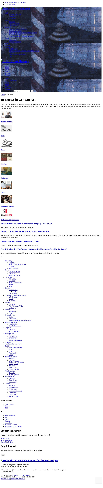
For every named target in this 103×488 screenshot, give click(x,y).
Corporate (12, 263)
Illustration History (15, 34)
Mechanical (12, 394)
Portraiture (12, 300)
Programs (12, 22)
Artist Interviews (6, 122)
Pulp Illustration (10, 371)
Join (3, 455)
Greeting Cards (13, 364)
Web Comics (13, 324)
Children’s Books (14, 272)
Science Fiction (9, 376)
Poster (7, 346)
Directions (12, 16)
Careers (11, 52)
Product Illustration (11, 356)
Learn (6, 20)
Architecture (13, 389)
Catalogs (4, 164)
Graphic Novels (10, 315)
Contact (7, 47)
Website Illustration (15, 326)
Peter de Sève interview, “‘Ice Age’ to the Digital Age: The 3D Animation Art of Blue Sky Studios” (34, 249)
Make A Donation (6, 440)
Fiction (11, 317)
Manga (15, 291)
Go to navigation (10, 4)
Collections (4, 178)
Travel (11, 355)
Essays (7, 71)
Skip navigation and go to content (15, 2)
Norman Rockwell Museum (21, 475)
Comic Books (13, 290)
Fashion (7, 309)
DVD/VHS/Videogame (16, 362)
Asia (6, 408)
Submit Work (5, 438)
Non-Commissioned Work (13, 344)
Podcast (7, 75)
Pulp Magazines (14, 374)
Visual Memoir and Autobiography (20, 320)
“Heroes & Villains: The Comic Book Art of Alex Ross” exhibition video (25, 231)
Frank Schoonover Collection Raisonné (21, 36)
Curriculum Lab (14, 25)
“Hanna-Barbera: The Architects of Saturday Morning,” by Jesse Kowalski (26, 224)
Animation (12, 335)
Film (10, 349)
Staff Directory (13, 49)
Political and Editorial (15, 282)
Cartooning (8, 277)
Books (3, 150)
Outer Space (13, 380)
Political (11, 351)
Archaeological (13, 387)
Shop (6, 43)
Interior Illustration (14, 275)
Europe (7, 406)
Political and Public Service (17, 264)
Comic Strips (13, 293)
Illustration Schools (7, 206)
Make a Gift (12, 40)
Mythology (12, 308)
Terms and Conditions (18, 479)
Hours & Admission (15, 14)
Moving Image (9, 333)
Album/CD (12, 358)
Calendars (12, 360)
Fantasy (7, 302)
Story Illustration (14, 331)
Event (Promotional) (15, 347)
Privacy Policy (5, 479)
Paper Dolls (12, 367)
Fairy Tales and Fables (16, 306)
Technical (8, 384)
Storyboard (12, 338)
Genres (7, 69)
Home (3, 95)
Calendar (7, 45)
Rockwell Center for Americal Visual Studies (23, 32)
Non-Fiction (12, 319)
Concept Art (12, 337)
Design (11, 313)
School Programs (14, 23)
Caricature (12, 281)
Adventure (12, 304)
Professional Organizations (10, 220)
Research (8, 27)
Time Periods (13, 80)
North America (9, 404)
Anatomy (12, 385)
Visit (6, 13)
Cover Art (12, 273)
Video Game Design (15, 340)
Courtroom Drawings (15, 391)
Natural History (14, 396)
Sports (11, 284)
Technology (12, 382)
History (7, 66)
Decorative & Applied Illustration (15, 295)
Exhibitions (12, 18)
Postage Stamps (14, 369)
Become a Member (15, 42)
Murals (11, 299)
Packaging (12, 365)
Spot (10, 286)
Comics (7, 288)
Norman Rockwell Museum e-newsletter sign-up (24, 51)
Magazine (8, 328)
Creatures (12, 378)
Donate (7, 38)
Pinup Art (12, 373)
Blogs (2, 136)
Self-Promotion (13, 268)
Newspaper (8, 342)
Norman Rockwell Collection (18, 29)
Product (11, 266)
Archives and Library (15, 31)
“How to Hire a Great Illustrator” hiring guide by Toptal (20, 241)
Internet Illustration (11, 322)
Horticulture (12, 393)
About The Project (6, 442)
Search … (10, 91)
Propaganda (12, 353)
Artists (7, 68)
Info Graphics (13, 297)
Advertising (8, 261)
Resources (8, 73)
